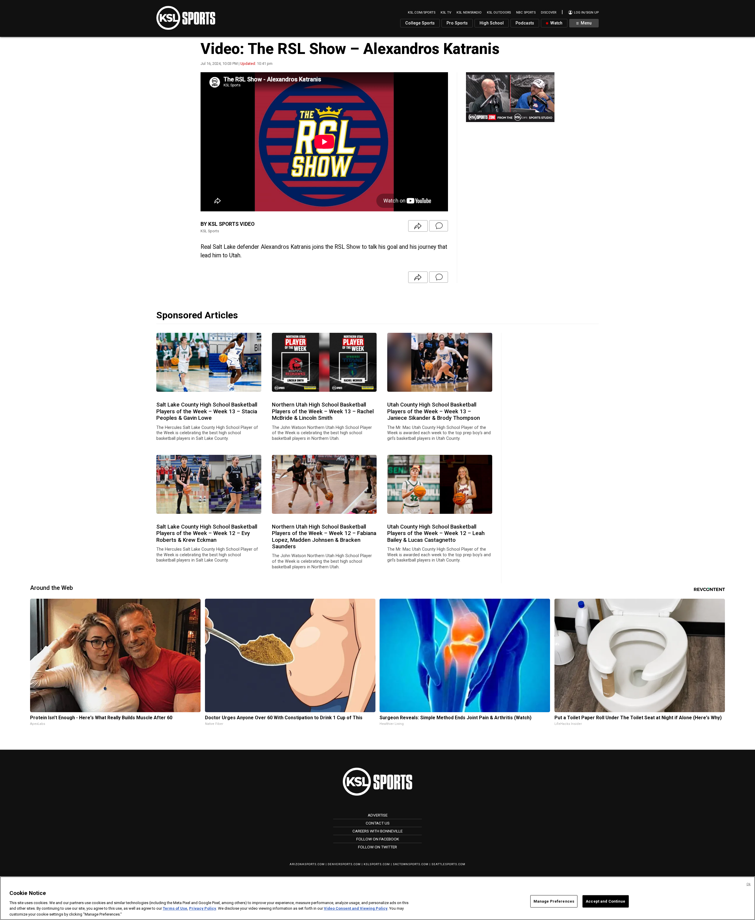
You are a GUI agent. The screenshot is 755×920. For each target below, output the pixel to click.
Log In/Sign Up (586, 12)
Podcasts (525, 23)
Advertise (378, 815)
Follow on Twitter (377, 847)
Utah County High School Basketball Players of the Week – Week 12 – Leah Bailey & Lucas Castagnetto (436, 533)
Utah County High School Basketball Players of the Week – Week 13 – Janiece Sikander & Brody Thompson (433, 411)
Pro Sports (457, 23)
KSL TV (446, 12)
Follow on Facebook (377, 839)
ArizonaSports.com (307, 864)
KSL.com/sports (421, 12)
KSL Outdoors (499, 12)
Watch (555, 23)
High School (492, 23)
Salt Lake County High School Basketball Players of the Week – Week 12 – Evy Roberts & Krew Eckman (206, 533)
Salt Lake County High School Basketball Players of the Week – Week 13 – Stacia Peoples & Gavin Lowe (206, 411)
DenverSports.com (344, 864)
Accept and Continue (605, 901)
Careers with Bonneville (377, 831)
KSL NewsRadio (469, 12)
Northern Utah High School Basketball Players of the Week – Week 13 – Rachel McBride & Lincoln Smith (323, 411)
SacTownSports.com (411, 864)
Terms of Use (175, 908)
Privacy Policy (202, 908)
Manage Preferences (554, 901)
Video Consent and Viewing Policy (356, 908)
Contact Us (378, 823)
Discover (548, 12)
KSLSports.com (377, 864)
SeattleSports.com (448, 864)
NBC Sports (526, 12)
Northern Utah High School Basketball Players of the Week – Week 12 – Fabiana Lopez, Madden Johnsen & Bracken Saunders (324, 537)
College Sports (420, 23)
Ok (748, 884)
